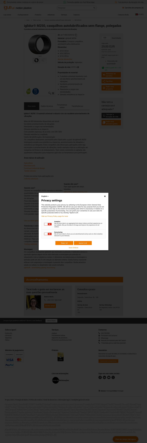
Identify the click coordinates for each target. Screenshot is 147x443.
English (44, 196)
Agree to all (83, 243)
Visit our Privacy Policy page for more (54, 216)
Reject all (64, 243)
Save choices (73, 247)
